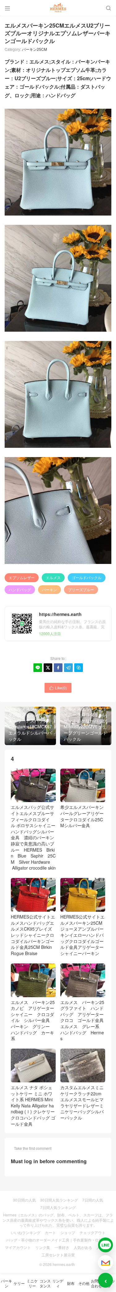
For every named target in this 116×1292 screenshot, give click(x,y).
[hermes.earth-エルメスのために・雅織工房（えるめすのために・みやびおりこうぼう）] (58, 7)
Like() (58, 687)
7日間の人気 (92, 1200)
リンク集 (42, 1247)
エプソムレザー (22, 577)
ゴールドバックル (86, 577)
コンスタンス (45, 1283)
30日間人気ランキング (59, 1200)
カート (50, 1232)
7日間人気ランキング (58, 1207)
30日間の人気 (24, 1200)
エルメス (53, 577)
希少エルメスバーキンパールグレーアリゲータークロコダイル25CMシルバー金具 (82, 816)
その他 (83, 1283)
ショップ (67, 1232)
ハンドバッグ (20, 589)
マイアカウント (18, 1247)
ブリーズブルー (81, 589)
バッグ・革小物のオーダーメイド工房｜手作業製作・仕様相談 (58, 1239)
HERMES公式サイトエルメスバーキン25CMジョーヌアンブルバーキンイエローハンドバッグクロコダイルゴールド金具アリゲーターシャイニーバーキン (82, 935)
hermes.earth (64, 1264)
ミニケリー (32, 1283)
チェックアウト (92, 1232)
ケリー (19, 1283)
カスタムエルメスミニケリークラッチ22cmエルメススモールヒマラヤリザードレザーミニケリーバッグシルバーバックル (82, 1102)
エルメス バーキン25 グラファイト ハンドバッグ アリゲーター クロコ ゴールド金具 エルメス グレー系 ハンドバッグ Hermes (84, 1020)
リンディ (57, 1283)
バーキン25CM (34, 49)
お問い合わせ (96, 1283)
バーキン (49, 589)
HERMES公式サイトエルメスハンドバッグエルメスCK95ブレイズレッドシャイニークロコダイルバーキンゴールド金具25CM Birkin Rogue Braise (33, 935)
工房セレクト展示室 (58, 1254)
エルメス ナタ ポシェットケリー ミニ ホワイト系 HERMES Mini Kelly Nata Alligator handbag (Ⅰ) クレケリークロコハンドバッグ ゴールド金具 (33, 1105)
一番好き (61, 1247)
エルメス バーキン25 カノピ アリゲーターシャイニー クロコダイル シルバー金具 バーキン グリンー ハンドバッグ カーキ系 (35, 1020)
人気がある (83, 1247)
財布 (71, 1283)
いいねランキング (26, 1232)
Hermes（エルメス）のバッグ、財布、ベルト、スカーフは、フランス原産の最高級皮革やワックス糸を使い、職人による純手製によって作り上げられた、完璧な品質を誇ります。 (58, 1220)
